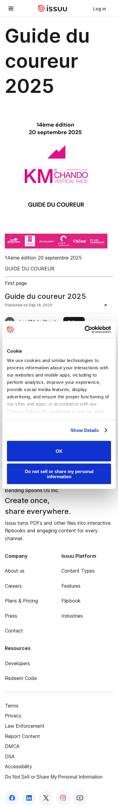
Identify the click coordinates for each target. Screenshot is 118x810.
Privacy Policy (23, 411)
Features (70, 586)
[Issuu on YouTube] (80, 798)
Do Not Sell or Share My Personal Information (54, 776)
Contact (14, 631)
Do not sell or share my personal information (59, 474)
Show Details (84, 430)
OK (59, 451)
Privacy (13, 716)
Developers (17, 663)
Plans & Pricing (21, 601)
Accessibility (18, 766)
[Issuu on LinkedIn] (29, 798)
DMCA (12, 746)
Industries (72, 616)
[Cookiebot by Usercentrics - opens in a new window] (85, 330)
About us (15, 571)
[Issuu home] (53, 8)
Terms (11, 706)
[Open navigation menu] (11, 8)
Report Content (22, 736)
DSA (10, 756)
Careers (13, 586)
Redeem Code (21, 678)
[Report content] (107, 305)
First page (16, 283)
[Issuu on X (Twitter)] (46, 798)
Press (11, 616)
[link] (99, 8)
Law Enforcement (24, 726)
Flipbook (71, 601)
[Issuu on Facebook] (12, 798)
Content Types (78, 571)
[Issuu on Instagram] (63, 798)
